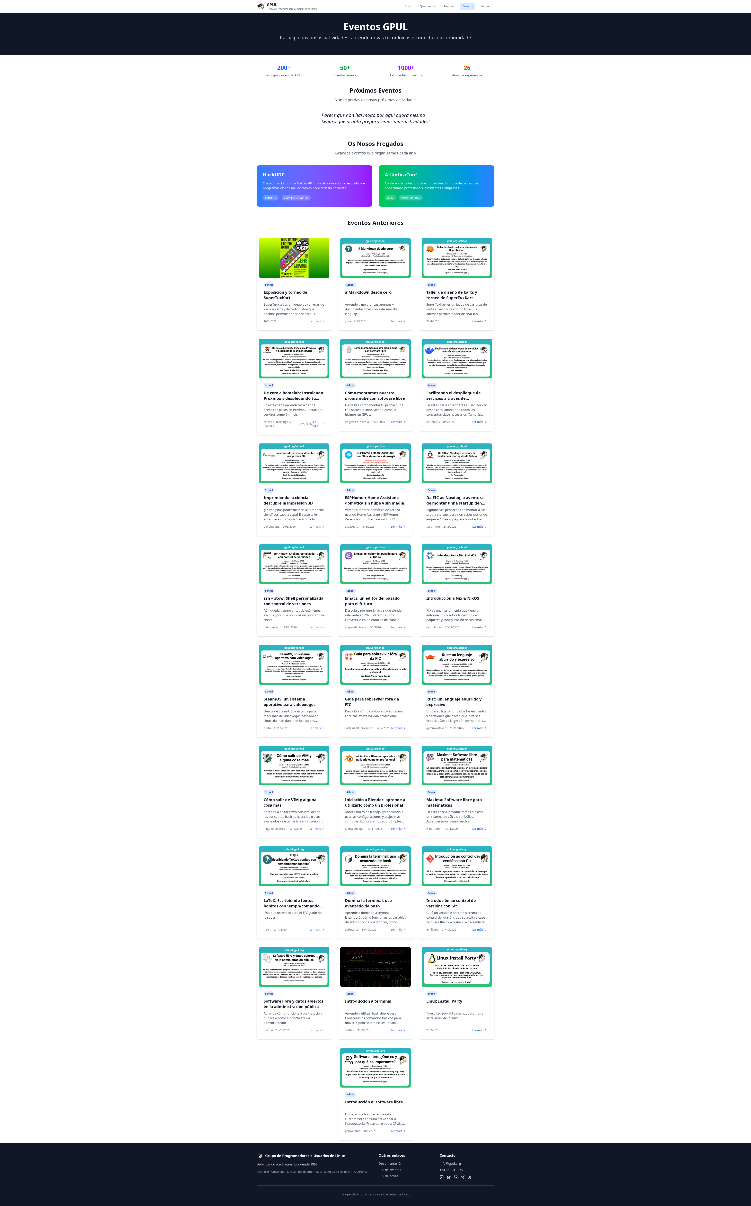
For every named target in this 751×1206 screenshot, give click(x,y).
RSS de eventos (390, 1170)
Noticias (449, 6)
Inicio (408, 6)
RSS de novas (388, 1176)
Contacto (486, 6)
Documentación (390, 1163)
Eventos (468, 6)
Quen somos (428, 6)
